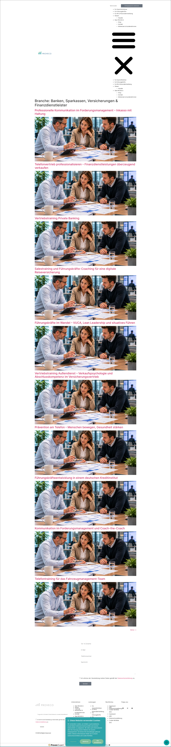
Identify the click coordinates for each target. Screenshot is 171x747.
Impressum (112, 706)
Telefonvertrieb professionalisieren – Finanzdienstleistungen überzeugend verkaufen (85, 166)
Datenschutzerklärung (125, 678)
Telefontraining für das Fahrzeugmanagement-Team (70, 579)
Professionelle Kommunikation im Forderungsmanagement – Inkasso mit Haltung (83, 112)
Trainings (77, 709)
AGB (110, 707)
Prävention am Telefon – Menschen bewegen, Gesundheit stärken (79, 427)
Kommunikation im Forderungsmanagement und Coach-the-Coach (80, 528)
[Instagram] (127, 708)
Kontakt (120, 24)
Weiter (133, 630)
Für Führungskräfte (120, 11)
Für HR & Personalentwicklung (124, 13)
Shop (119, 22)
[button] (123, 53)
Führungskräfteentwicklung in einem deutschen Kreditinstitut (76, 478)
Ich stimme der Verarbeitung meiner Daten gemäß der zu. (108, 678)
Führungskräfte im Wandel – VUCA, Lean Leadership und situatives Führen (85, 322)
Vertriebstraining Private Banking (57, 218)
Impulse (120, 18)
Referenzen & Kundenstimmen (127, 26)
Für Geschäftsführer (121, 9)
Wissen (117, 16)
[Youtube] (132, 708)
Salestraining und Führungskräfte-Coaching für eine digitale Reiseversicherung (75, 270)
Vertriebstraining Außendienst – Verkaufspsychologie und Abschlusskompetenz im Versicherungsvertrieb (74, 375)
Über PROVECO (119, 20)
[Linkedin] (123, 708)
